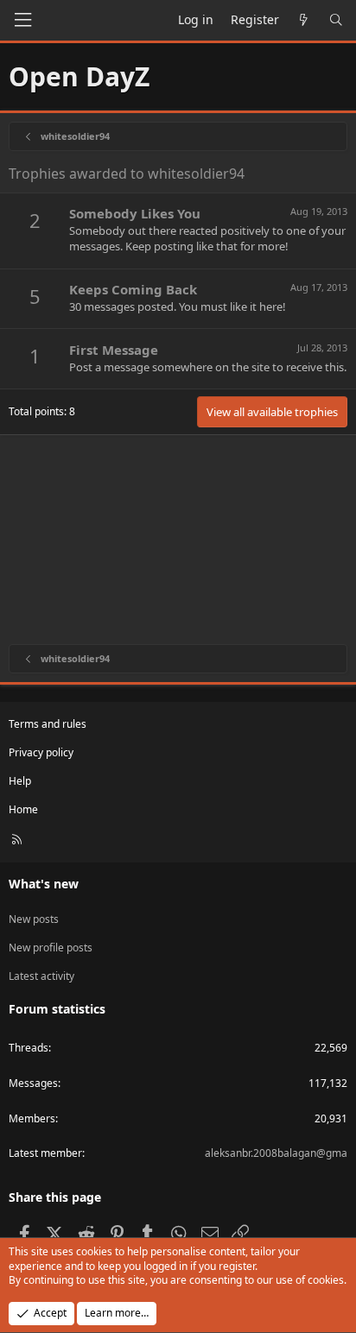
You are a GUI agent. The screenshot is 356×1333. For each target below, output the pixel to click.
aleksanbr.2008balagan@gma (276, 1153)
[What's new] (304, 20)
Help (20, 781)
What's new (44, 883)
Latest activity (41, 976)
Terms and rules (47, 724)
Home (23, 809)
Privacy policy (41, 752)
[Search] (336, 20)
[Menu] (22, 20)
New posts (34, 919)
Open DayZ (79, 76)
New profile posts (50, 947)
